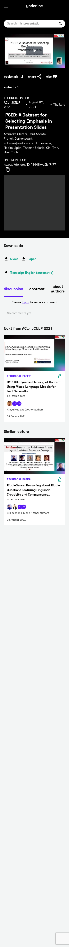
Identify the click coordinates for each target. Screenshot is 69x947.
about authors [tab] (58, 288)
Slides (14, 259)
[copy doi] (10, 169)
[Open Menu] (6, 6)
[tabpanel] (34, 308)
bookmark (11, 76)
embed (9, 87)
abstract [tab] (36, 288)
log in (25, 302)
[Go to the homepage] (34, 6)
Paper (32, 259)
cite (49, 76)
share (32, 76)
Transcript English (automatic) (31, 272)
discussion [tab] (13, 288)
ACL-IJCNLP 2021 (37, 328)
